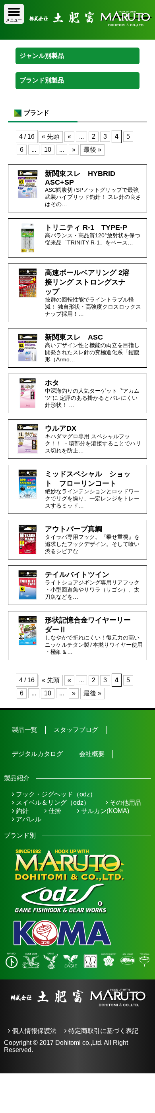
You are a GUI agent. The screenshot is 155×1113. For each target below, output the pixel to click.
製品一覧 (24, 729)
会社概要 (92, 753)
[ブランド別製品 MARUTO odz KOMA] (77, 80)
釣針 (21, 811)
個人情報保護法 (33, 1030)
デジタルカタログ (37, 753)
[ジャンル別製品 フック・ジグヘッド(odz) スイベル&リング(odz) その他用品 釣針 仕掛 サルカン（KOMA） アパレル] (77, 56)
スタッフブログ (76, 729)
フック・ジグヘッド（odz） (55, 794)
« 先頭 (51, 136)
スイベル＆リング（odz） (52, 802)
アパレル (27, 819)
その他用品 (124, 802)
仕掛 (54, 811)
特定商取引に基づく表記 (102, 1030)
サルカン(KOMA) (104, 811)
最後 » (92, 149)
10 (47, 149)
